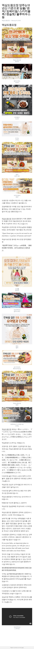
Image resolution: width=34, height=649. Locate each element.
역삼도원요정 (6, 219)
